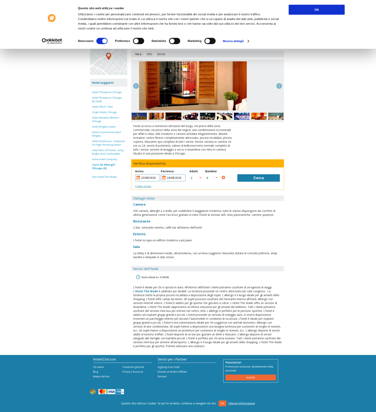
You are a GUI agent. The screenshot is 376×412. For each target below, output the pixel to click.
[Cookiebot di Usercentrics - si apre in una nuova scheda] (52, 41)
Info (149, 54)
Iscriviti (250, 377)
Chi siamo (98, 367)
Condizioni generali (133, 367)
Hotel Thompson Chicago (107, 92)
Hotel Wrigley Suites (104, 126)
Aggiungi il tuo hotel (169, 367)
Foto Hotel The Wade (104, 177)
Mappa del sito (101, 376)
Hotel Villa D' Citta (102, 106)
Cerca (258, 178)
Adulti (193, 171)
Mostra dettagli (233, 41)
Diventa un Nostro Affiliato (172, 371)
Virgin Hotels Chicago (104, 112)
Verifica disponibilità (149, 163)
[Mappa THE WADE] (108, 56)
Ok (222, 403)
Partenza (167, 171)
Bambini (211, 171)
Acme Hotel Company (104, 159)
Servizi (161, 54)
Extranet (162, 376)
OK (317, 9)
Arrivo (139, 171)
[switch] (138, 41)
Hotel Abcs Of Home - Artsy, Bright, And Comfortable (108, 151)
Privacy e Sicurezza (132, 371)
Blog (95, 371)
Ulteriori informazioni (241, 403)
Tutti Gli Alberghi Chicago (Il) (103, 166)
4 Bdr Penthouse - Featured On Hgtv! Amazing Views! (108, 142)
